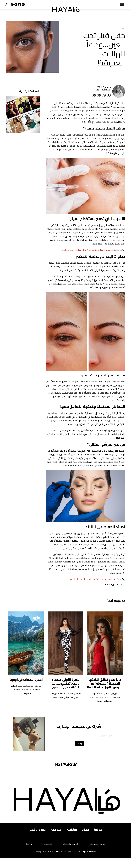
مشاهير (72, 829)
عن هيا (29, 844)
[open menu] (105, 4)
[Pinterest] (99, 95)
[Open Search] (6, 4)
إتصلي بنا (48, 844)
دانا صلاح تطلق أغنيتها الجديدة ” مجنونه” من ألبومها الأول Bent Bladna (104, 683)
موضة (98, 829)
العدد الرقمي (37, 829)
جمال (85, 829)
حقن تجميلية (110, 584)
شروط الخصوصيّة (97, 844)
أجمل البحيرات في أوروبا (26, 680)
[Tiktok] (15, 4)
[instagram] (23, 4)
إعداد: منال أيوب (103, 90)
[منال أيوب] (118, 91)
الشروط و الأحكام (70, 844)
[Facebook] (109, 95)
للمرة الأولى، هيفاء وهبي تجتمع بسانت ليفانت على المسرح (66, 683)
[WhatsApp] (94, 95)
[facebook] (19, 4)
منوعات (56, 829)
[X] (12, 4)
